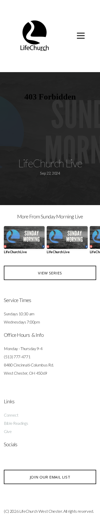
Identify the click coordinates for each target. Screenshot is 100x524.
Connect (11, 414)
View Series (50, 272)
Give (8, 431)
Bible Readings (16, 423)
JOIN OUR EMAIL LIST (50, 477)
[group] (24, 242)
